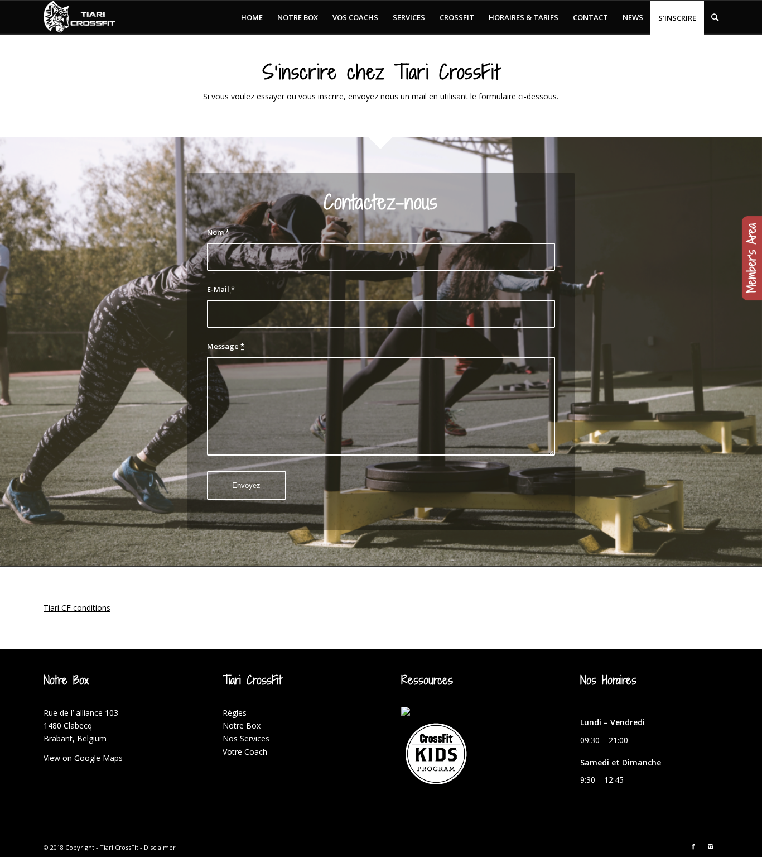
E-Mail (221, 289)
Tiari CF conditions (77, 607)
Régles (235, 712)
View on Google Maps (83, 758)
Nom (218, 232)
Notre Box (242, 725)
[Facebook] (693, 846)
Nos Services (246, 738)
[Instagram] (710, 846)
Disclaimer (160, 847)
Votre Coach (245, 751)
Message (225, 346)
